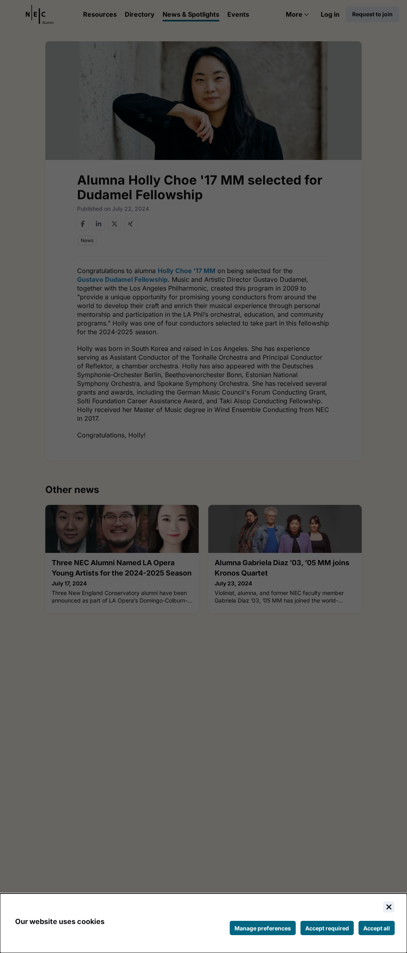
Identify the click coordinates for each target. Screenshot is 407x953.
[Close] (388, 907)
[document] (203, 923)
